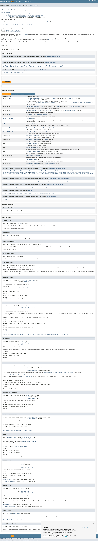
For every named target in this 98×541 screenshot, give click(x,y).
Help (29, 1)
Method (19, 5)
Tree (16, 1)
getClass (19, 193)
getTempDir (16, 181)
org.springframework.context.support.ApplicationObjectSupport (20, 13)
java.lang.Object (5, 12)
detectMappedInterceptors (20, 170)
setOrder (5, 175)
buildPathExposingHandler (33, 98)
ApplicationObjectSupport (53, 56)
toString (42, 193)
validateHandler (30, 163)
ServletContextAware (30, 21)
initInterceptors (31, 173)
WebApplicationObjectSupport (59, 178)
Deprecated (21, 1)
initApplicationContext (19, 173)
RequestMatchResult (8, 131)
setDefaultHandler (78, 173)
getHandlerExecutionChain (55, 172)
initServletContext (54, 181)
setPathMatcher (13, 175)
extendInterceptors (33, 170)
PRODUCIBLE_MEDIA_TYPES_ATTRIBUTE (34, 66)
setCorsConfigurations (56, 173)
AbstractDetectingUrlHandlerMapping (11, 24)
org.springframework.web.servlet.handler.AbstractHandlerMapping (25, 16)
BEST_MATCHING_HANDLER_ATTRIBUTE (12, 65)
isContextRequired (66, 181)
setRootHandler (30, 147)
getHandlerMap (30, 118)
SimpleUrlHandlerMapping (28, 24)
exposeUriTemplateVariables (33, 110)
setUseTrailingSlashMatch (33, 151)
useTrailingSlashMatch (32, 159)
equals (8, 193)
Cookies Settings (87, 527)
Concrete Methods (29, 94)
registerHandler (30, 135)
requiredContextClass (36, 187)
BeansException (25, 466)
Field (10, 5)
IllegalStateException (27, 467)
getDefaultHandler (35, 172)
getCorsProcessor (24, 172)
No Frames (22, 4)
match (27, 131)
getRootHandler (30, 123)
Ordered (22, 21)
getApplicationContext (9, 187)
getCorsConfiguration (59, 170)
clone (4, 193)
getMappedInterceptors (69, 172)
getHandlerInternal (31, 114)
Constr (14, 5)
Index (26, 1)
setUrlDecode (36, 175)
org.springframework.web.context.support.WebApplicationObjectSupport (24, 15)
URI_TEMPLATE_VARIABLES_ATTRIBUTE (54, 66)
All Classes (31, 4)
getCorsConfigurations (72, 170)
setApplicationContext (50, 187)
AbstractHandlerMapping (12, 30)
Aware (2, 21)
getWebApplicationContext (27, 181)
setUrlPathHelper (45, 175)
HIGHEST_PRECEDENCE (8, 72)
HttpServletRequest (76, 106)
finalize (13, 193)
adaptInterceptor (7, 170)
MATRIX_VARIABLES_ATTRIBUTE (65, 65)
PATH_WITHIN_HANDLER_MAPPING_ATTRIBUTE (13, 66)
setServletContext (76, 181)
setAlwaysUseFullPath (43, 173)
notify (30, 193)
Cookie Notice (64, 536)
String (53, 98)
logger (4, 58)
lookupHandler (30, 127)
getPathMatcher (86, 172)
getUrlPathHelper (7, 173)
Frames (17, 4)
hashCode (25, 193)
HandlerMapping (55, 21)
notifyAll (35, 193)
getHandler (44, 172)
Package (8, 1)
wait (46, 193)
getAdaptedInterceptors (46, 170)
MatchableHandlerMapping (43, 21)
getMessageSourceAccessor (23, 187)
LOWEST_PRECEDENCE (19, 72)
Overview (2, 1)
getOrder (78, 172)
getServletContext (8, 181)
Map (27, 99)
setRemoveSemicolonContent (25, 175)
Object (10, 98)
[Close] (93, 523)
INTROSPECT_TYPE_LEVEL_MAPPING (49, 65)
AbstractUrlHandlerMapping (10, 86)
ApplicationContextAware (12, 21)
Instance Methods (17, 94)
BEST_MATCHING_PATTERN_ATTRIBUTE (31, 65)
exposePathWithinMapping (32, 106)
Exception (26, 281)
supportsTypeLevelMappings (33, 155)
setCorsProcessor (67, 173)
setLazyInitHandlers (31, 143)
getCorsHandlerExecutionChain (11, 172)
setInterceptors (88, 173)
